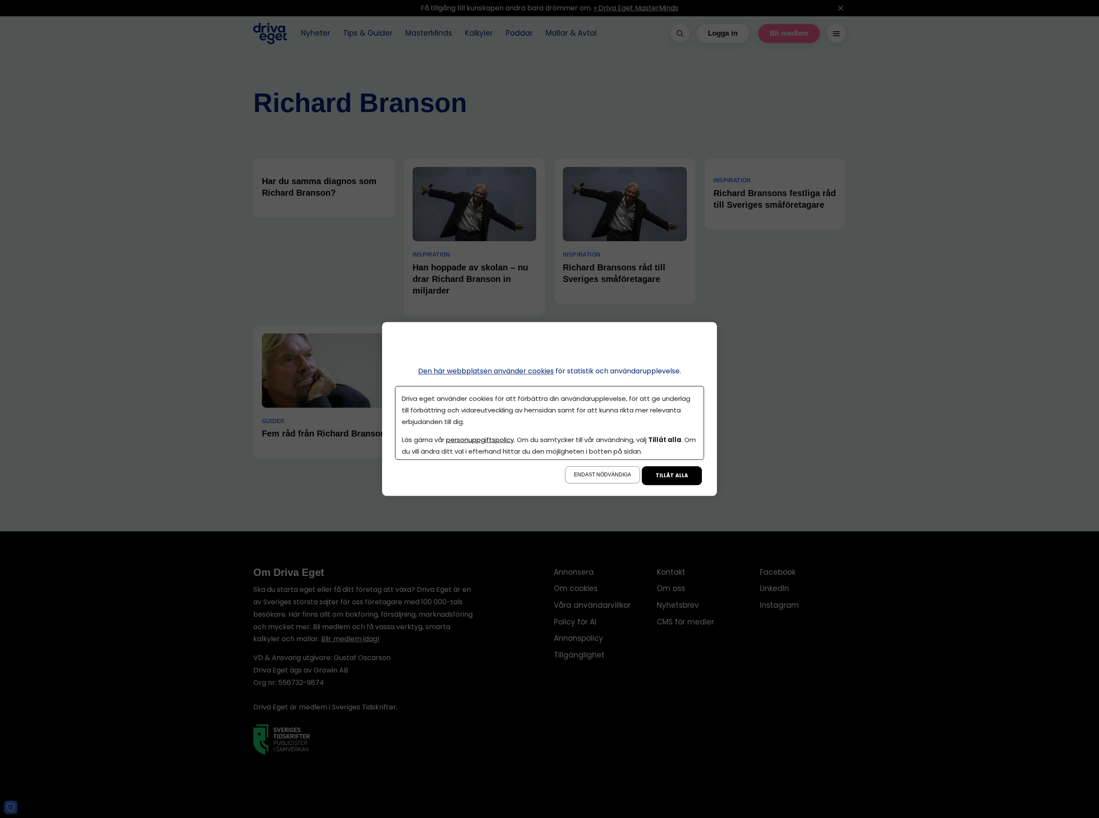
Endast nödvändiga (602, 475)
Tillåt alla (672, 475)
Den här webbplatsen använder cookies (486, 371)
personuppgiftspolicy (480, 440)
